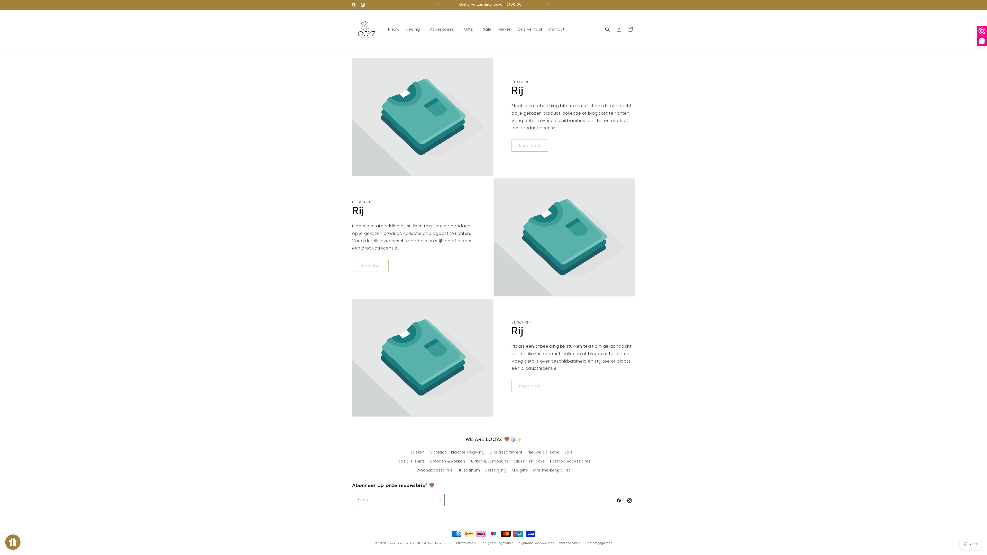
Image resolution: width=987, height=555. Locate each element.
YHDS (419, 543)
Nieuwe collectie (544, 452)
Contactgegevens (599, 543)
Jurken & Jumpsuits (489, 461)
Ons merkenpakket (551, 470)
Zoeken (417, 452)
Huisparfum (469, 470)
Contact (438, 452)
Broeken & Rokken (447, 461)
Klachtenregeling (468, 452)
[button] (415, 29)
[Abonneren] (438, 500)
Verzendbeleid (570, 543)
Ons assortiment (506, 452)
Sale (568, 452)
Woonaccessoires (434, 470)
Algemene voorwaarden (536, 543)
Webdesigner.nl (439, 543)
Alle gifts (519, 470)
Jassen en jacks (529, 461)
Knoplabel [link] (529, 145)
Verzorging (496, 470)
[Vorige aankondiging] (438, 5)
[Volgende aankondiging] (548, 5)
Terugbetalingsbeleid (497, 543)
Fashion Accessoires (570, 461)
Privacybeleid (466, 543)
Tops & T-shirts (410, 461)
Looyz (391, 543)
